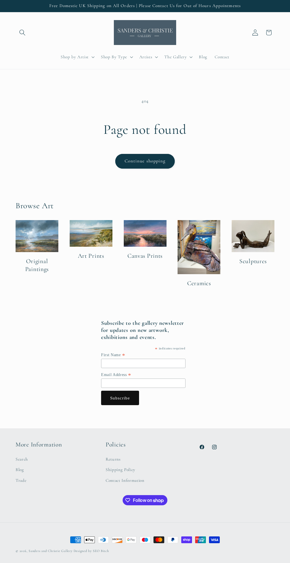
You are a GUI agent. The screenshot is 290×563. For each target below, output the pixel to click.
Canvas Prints (145, 255)
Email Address (116, 375)
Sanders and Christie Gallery (50, 551)
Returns (113, 459)
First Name (113, 355)
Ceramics (199, 283)
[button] (22, 32)
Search (22, 459)
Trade (21, 480)
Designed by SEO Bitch (91, 551)
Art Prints (91, 255)
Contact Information (125, 480)
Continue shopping (145, 161)
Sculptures (253, 261)
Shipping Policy (120, 469)
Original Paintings (37, 265)
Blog (20, 469)
